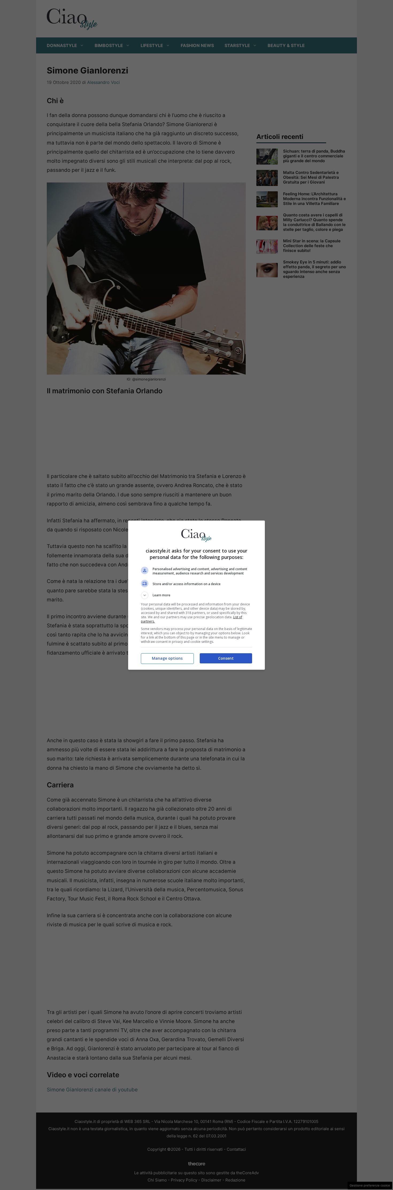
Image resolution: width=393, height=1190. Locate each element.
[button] (196, 595)
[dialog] (196, 595)
